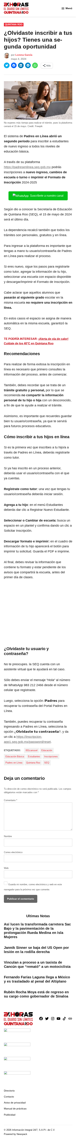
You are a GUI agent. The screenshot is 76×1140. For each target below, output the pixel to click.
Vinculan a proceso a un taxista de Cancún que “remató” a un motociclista (37, 964)
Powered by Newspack (15, 1134)
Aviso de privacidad (15, 1102)
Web (6, 868)
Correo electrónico (13, 852)
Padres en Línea (13, 763)
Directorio (9, 1090)
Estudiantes (34, 756)
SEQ (46, 763)
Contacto (9, 1096)
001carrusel (31, 750)
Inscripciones (51, 756)
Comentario (10, 800)
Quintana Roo (13, 24)
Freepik (39, 126)
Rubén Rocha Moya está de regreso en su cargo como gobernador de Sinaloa (36, 994)
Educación (46, 750)
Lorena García (23, 54)
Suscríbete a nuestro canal (46, 195)
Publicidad (9, 1114)
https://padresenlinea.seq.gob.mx (27, 167)
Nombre (8, 836)
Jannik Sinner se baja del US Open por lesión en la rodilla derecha (36, 950)
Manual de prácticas (15, 1108)
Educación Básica (14, 756)
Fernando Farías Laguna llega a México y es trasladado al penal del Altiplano (37, 979)
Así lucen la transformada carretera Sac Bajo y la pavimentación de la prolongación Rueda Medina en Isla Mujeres (37, 930)
